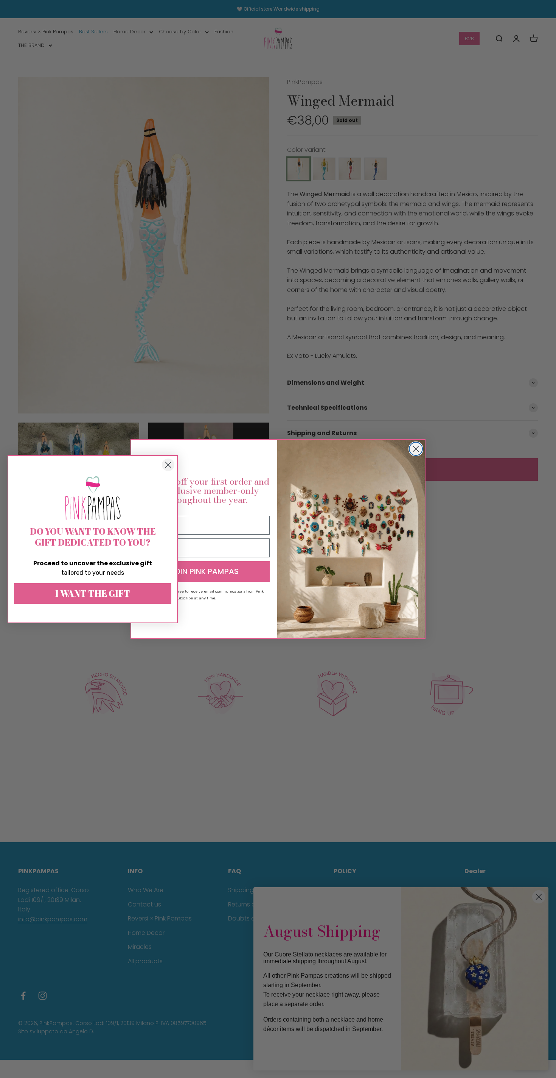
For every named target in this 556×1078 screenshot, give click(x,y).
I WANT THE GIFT (92, 593)
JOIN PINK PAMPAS (204, 571)
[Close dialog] (415, 449)
